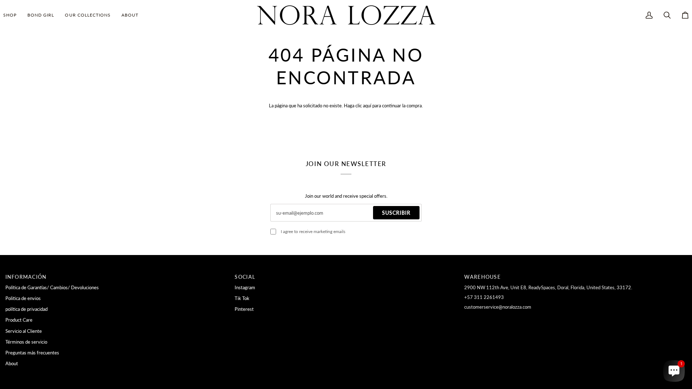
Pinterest (244, 309)
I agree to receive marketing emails (313, 231)
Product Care (18, 320)
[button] (12, 15)
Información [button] (26, 277)
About (11, 363)
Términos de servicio (26, 342)
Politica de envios (23, 298)
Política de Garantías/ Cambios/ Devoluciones (52, 287)
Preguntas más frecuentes (32, 353)
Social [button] (245, 277)
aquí (367, 105)
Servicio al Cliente (23, 331)
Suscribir (396, 213)
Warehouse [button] (482, 277)
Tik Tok (242, 298)
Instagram (245, 287)
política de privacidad (26, 309)
